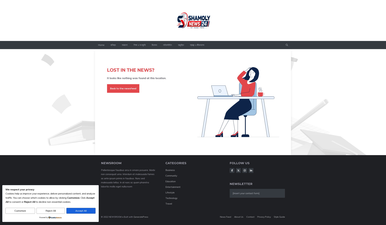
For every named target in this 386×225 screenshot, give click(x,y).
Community (171, 175)
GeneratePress (141, 217)
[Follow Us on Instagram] (244, 170)
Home (101, 45)
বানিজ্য (113, 45)
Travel (168, 203)
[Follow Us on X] (238, 170)
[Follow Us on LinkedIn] (251, 170)
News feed (225, 217)
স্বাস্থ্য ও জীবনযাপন (197, 45)
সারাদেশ (125, 45)
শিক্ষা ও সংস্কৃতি (140, 45)
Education (170, 181)
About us (238, 217)
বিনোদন (154, 45)
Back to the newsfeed (123, 88)
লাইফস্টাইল (167, 45)
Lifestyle (170, 192)
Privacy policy (264, 217)
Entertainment (172, 187)
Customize (20, 210)
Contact (250, 217)
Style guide (279, 217)
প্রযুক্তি (181, 45)
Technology (171, 198)
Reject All (51, 210)
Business (170, 170)
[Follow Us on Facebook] (232, 170)
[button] (287, 45)
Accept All (81, 210)
